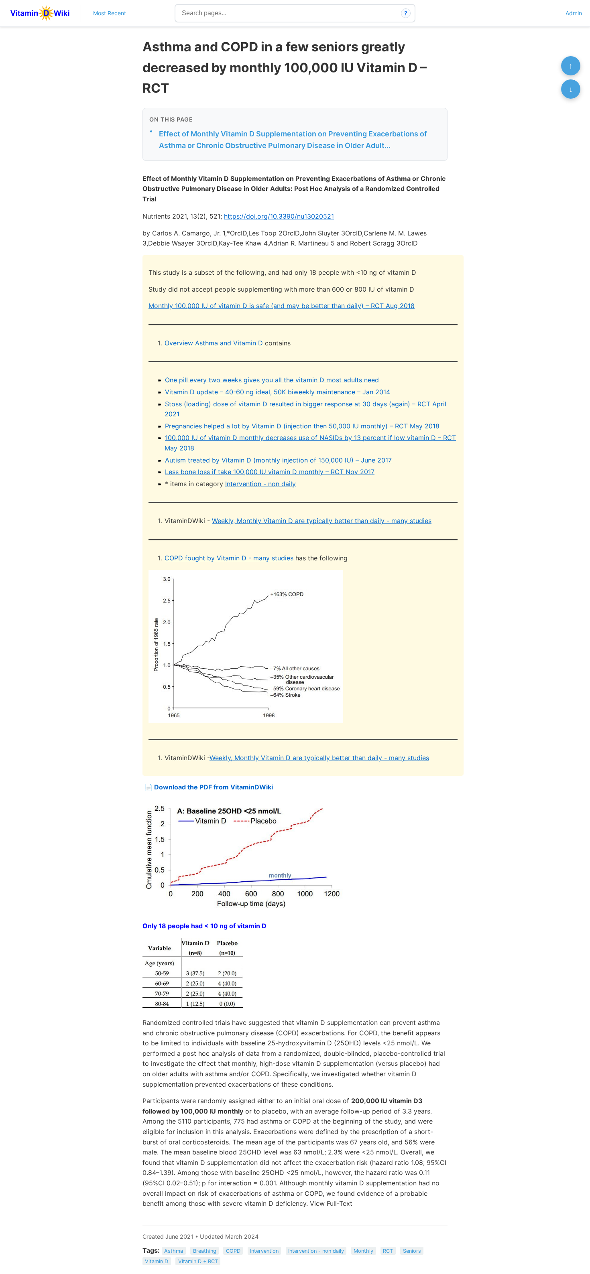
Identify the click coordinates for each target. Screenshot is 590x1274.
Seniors (412, 1251)
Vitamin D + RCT (198, 1261)
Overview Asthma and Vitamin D (214, 343)
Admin (574, 13)
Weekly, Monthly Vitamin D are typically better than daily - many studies (321, 521)
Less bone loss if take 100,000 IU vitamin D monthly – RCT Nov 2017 (269, 472)
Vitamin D (156, 1261)
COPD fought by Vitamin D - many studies (229, 558)
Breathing (204, 1251)
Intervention (264, 1251)
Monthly (363, 1251)
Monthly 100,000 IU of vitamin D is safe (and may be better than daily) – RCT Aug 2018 (282, 306)
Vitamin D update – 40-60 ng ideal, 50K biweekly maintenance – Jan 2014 (277, 392)
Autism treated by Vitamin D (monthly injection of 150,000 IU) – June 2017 (278, 460)
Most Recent (109, 13)
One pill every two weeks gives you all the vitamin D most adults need (272, 380)
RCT (388, 1251)
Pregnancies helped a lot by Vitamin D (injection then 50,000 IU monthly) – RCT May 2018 (302, 426)
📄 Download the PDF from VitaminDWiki (208, 787)
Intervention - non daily (260, 484)
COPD (233, 1251)
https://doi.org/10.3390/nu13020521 (279, 216)
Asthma (173, 1251)
